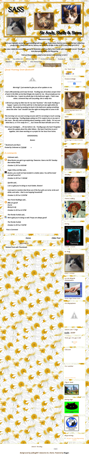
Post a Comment (12, 230)
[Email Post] (31, 147)
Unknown (10, 157)
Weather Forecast (68, 377)
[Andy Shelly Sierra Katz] (74, 84)
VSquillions (8, 62)
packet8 (74, 343)
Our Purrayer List (20, 62)
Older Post (56, 238)
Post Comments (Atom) (37, 243)
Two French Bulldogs (14, 200)
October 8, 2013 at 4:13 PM (16, 210)
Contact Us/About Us (47, 59)
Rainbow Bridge (74, 59)
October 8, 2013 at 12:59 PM (17, 195)
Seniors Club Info (31, 59)
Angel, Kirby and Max (14, 170)
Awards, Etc (62, 59)
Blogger (66, 453)
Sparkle (10, 183)
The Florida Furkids (14, 215)
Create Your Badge (79, 81)
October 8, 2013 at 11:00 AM (17, 178)
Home (7, 59)
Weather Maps (73, 377)
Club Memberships (36, 62)
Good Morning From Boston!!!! (19, 69)
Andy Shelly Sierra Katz (71, 81)
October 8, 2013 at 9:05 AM (16, 165)
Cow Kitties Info (18, 59)
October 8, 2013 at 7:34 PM (16, 225)
